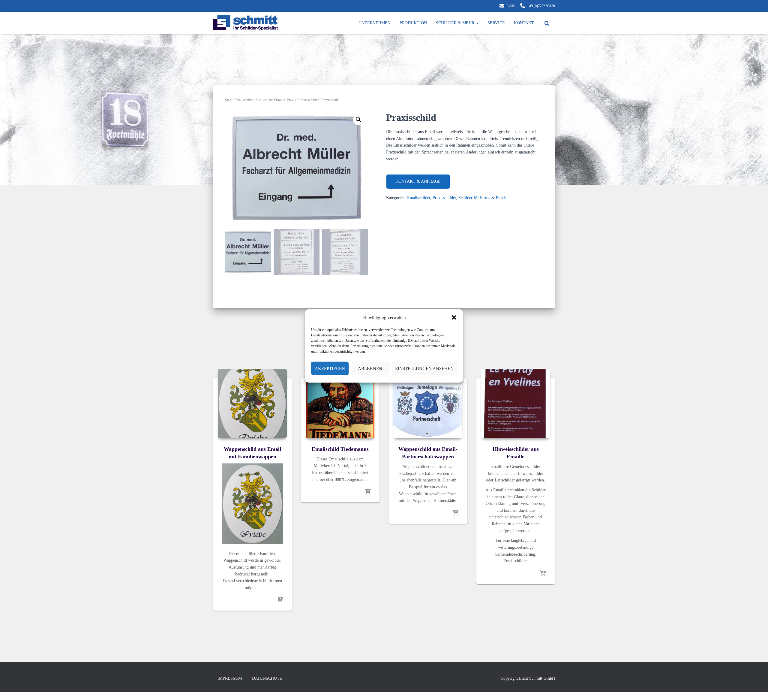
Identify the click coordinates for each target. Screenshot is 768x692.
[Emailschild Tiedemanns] (340, 403)
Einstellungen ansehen (424, 368)
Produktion (413, 23)
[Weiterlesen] (280, 600)
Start (228, 100)
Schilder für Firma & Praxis (276, 100)
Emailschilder (244, 100)
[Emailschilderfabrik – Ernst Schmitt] (245, 22)
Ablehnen (370, 368)
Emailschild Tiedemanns (340, 449)
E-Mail (511, 6)
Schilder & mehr (456, 23)
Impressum (230, 678)
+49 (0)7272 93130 (541, 6)
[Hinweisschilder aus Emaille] (515, 403)
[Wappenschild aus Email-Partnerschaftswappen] (427, 403)
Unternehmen (374, 23)
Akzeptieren (330, 368)
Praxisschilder (308, 100)
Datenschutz (267, 678)
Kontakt (524, 23)
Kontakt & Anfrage (418, 181)
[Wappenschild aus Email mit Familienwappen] (252, 403)
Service (496, 23)
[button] (454, 317)
